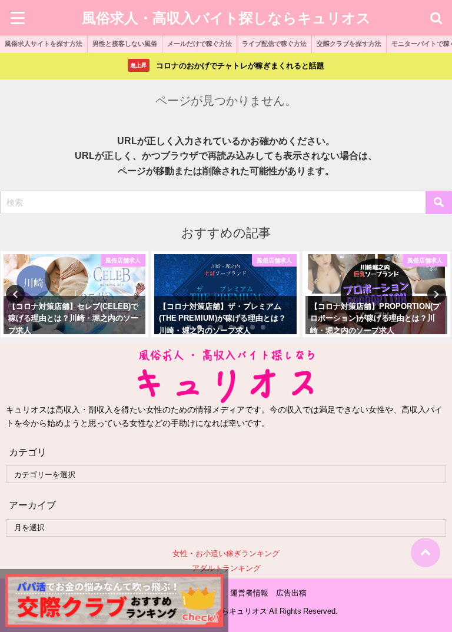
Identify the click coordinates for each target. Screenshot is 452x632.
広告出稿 (291, 593)
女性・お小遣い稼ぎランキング (226, 553)
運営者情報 (249, 593)
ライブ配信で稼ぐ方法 (274, 43)
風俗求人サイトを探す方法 (43, 43)
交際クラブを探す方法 (349, 43)
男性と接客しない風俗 (124, 43)
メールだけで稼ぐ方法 (199, 43)
